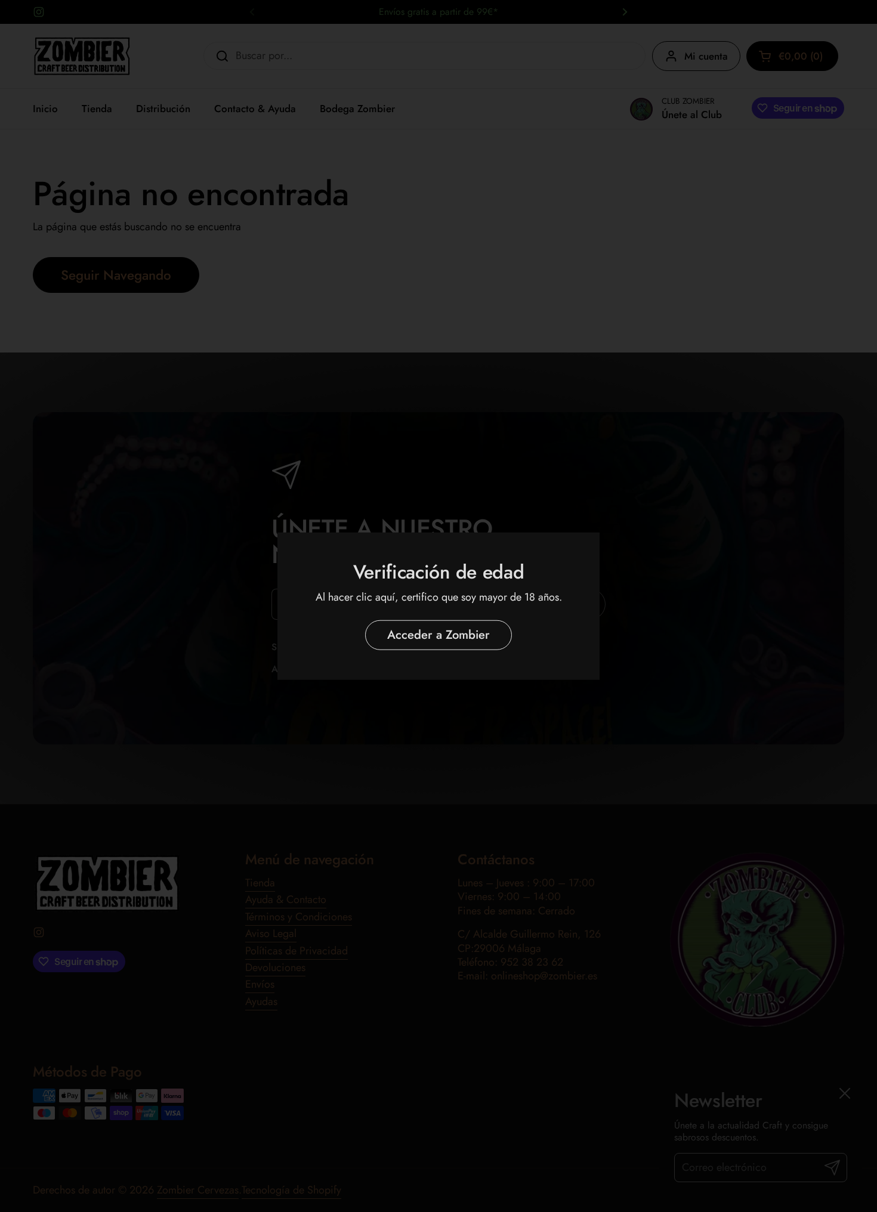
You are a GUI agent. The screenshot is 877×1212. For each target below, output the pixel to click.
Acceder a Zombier (438, 635)
